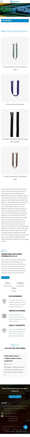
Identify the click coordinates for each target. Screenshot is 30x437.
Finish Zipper (14, 6)
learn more (5, 277)
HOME (2, 6)
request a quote (15, 396)
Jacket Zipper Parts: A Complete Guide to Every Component (13, 358)
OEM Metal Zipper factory (17, 262)
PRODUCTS (7, 6)
